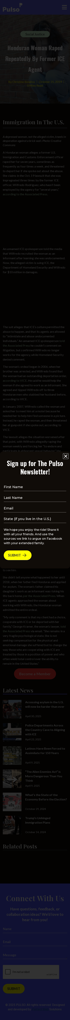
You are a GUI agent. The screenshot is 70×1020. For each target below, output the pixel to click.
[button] (65, 456)
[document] (35, 510)
